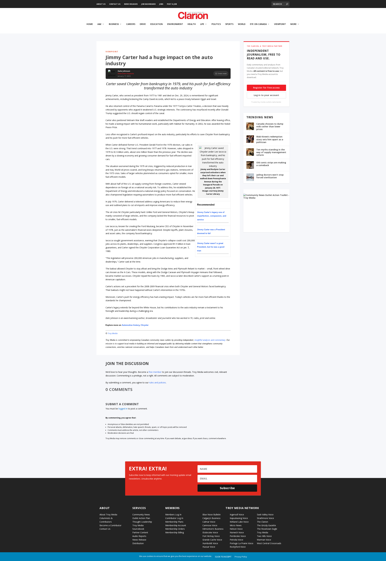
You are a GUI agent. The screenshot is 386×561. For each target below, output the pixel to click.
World (241, 24)
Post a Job (172, 4)
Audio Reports (139, 536)
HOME (90, 24)
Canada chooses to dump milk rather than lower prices (269, 126)
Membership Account (175, 525)
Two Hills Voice (264, 536)
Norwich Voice (237, 532)
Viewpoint (280, 24)
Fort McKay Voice (211, 536)
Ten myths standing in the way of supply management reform (271, 152)
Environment (175, 24)
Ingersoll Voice (237, 514)
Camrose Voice (209, 525)
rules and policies (157, 382)
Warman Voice (264, 539)
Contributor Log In (174, 518)
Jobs (161, 4)
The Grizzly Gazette (266, 525)
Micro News (236, 525)
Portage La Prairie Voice (241, 543)
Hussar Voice (208, 546)
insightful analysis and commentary (210, 340)
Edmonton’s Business (212, 528)
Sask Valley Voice (265, 514)
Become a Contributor (110, 525)
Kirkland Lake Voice (239, 521)
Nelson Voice (236, 528)
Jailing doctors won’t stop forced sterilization (270, 176)
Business (114, 24)
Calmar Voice (208, 521)
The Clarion (262, 521)
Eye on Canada (258, 24)
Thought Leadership (142, 521)
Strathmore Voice (265, 518)
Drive (143, 24)
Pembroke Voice (238, 536)
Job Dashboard (148, 4)
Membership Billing (174, 532)
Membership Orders (175, 528)
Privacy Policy (241, 556)
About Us (101, 4)
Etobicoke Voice (210, 532)
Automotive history (130, 325)
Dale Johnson (124, 71)
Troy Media (113, 333)
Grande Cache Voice (212, 539)
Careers (130, 24)
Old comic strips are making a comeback (271, 164)
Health (192, 24)
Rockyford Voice (238, 546)
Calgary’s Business (211, 518)
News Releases (131, 4)
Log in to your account (266, 95)
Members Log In (173, 514)
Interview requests (126, 73)
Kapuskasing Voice (239, 518)
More (293, 24)
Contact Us (114, 4)
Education (156, 24)
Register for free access (266, 87)
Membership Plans (174, 521)
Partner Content (140, 532)
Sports (229, 24)
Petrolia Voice (236, 539)
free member (155, 372)
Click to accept (223, 556)
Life (202, 24)
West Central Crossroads (269, 543)
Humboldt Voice (210, 543)
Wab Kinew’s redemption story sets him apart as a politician (269, 139)
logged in (123, 408)
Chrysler (145, 325)
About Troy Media (108, 514)
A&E (99, 24)
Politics (216, 24)
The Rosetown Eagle (267, 528)
